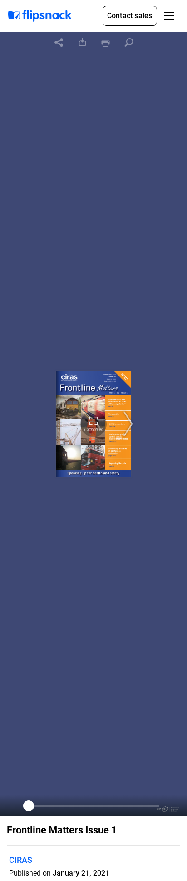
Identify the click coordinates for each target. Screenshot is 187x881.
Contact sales (130, 15)
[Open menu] (169, 16)
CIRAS (20, 860)
